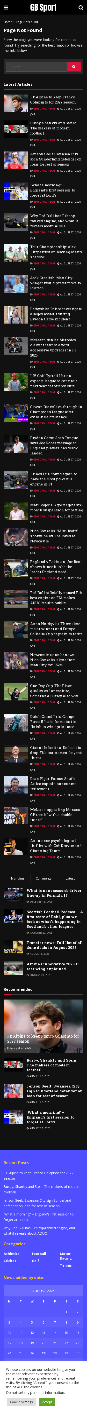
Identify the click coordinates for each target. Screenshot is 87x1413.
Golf (35, 1260)
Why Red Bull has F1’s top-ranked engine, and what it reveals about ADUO (54, 220)
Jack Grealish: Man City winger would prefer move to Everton (55, 282)
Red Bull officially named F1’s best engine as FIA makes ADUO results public (56, 597)
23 (77, 1343)
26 (32, 1353)
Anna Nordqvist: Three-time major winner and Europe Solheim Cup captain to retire (56, 628)
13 (43, 1332)
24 (9, 1353)
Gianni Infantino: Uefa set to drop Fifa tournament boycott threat (56, 752)
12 (32, 1332)
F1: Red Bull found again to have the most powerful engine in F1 (53, 478)
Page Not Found (27, 22)
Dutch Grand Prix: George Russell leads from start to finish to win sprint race (53, 721)
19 (32, 1343)
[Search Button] (74, 66)
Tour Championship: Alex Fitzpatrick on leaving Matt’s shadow (56, 251)
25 (20, 1353)
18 (20, 1343)
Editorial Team (44, 108)
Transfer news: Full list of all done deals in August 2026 (55, 945)
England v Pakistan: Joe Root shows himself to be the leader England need (56, 566)
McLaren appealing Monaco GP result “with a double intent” (55, 814)
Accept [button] (47, 1402)
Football (39, 1253)
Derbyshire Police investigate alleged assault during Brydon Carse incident (56, 313)
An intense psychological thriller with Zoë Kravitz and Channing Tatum (55, 845)
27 (43, 1353)
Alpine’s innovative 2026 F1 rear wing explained (53, 966)
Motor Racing (66, 1256)
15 (66, 1332)
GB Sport (43, 7)
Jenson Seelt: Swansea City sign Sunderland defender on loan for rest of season (56, 159)
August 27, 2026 (70, 108)
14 (55, 1332)
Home (8, 22)
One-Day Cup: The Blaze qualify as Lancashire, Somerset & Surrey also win (54, 690)
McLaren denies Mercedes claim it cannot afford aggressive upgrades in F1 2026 (53, 347)
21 (55, 1343)
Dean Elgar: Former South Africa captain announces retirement (53, 783)
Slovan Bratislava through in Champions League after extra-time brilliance (56, 411)
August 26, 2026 (70, 609)
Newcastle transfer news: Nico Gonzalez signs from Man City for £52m (53, 659)
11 (20, 1332)
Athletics (12, 1253)
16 (77, 1332)
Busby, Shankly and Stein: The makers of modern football (53, 127)
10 (9, 1332)
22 (66, 1343)
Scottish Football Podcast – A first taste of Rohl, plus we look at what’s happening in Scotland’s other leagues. (55, 919)
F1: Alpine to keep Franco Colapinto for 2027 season (53, 99)
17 (9, 1343)
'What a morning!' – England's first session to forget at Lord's (52, 190)
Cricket (10, 1260)
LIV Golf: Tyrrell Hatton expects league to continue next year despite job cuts (53, 380)
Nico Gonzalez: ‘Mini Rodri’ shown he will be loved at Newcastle (54, 535)
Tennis (66, 1265)
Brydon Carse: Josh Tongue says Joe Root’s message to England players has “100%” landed (54, 445)
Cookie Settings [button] (21, 1402)
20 (43, 1343)
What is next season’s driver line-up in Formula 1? (54, 893)
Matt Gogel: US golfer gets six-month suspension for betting (56, 507)
